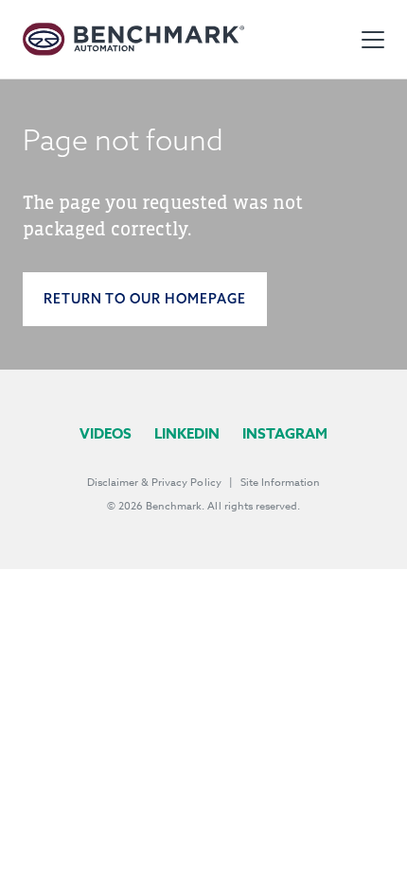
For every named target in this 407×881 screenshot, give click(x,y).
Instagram (284, 433)
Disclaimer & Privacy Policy (154, 483)
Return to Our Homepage (145, 298)
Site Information (280, 483)
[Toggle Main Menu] (373, 39)
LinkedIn (187, 433)
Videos (106, 433)
